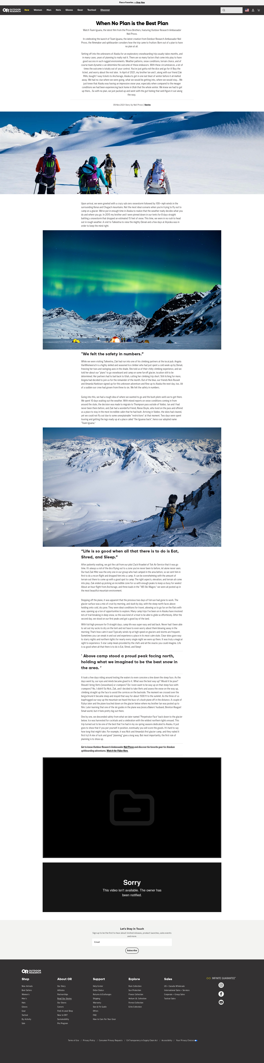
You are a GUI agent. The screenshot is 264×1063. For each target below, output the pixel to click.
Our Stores (61, 1003)
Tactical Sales (170, 999)
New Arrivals (27, 986)
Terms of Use (73, 1041)
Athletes (61, 990)
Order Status (98, 990)
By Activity (26, 1019)
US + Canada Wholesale (174, 986)
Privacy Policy (89, 1041)
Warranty (97, 1003)
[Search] (216, 10)
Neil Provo (129, 747)
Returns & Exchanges (102, 995)
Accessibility (167, 1041)
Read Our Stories (64, 999)
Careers (60, 1007)
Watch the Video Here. (117, 751)
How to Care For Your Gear (104, 1019)
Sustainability (63, 1019)
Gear (24, 1011)
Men (49, 10)
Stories (148, 105)
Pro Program (62, 1024)
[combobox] (232, 10)
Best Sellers (27, 990)
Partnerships (62, 995)
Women (38, 10)
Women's (26, 995)
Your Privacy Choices (185, 1041)
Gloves (25, 1007)
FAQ (95, 1015)
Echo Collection (135, 1007)
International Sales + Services (176, 990)
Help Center (98, 986)
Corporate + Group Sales (174, 995)
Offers (95, 1011)
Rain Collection (135, 986)
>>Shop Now (139, 3)
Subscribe (132, 951)
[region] (132, 2)
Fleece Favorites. (126, 3)
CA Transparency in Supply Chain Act (142, 1041)
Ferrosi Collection (136, 1003)
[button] (258, 10)
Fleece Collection (136, 995)
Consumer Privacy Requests (111, 1041)
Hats (24, 1003)
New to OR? (62, 1015)
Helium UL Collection (137, 999)
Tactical (25, 1015)
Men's (24, 999)
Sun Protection (135, 990)
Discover (105, 10)
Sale (23, 1024)
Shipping (96, 999)
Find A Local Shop (65, 1011)
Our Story (61, 986)
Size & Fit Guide (100, 1007)
